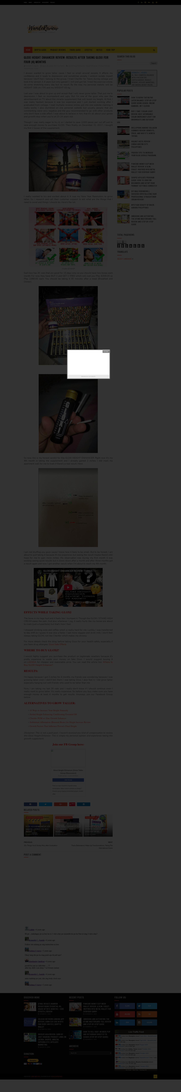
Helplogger (91, 376)
